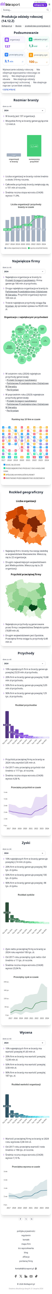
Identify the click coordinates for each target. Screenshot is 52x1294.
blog (26, 1252)
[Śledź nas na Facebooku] (15, 1276)
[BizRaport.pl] (10, 4)
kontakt (26, 1239)
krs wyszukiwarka (26, 1248)
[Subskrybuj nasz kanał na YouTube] (31, 1276)
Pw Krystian (13, 389)
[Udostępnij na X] (26, 1219)
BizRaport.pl (7, 26)
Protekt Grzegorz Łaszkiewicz (20, 280)
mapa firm (26, 1244)
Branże (18, 26)
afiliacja (26, 1256)
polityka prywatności (26, 1231)
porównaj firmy (26, 1261)
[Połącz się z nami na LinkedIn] (25, 1276)
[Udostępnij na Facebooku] (20, 1219)
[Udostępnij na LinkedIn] (31, 1219)
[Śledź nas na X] (20, 1276)
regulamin (26, 1235)
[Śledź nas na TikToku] (36, 1276)
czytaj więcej (9, 89)
